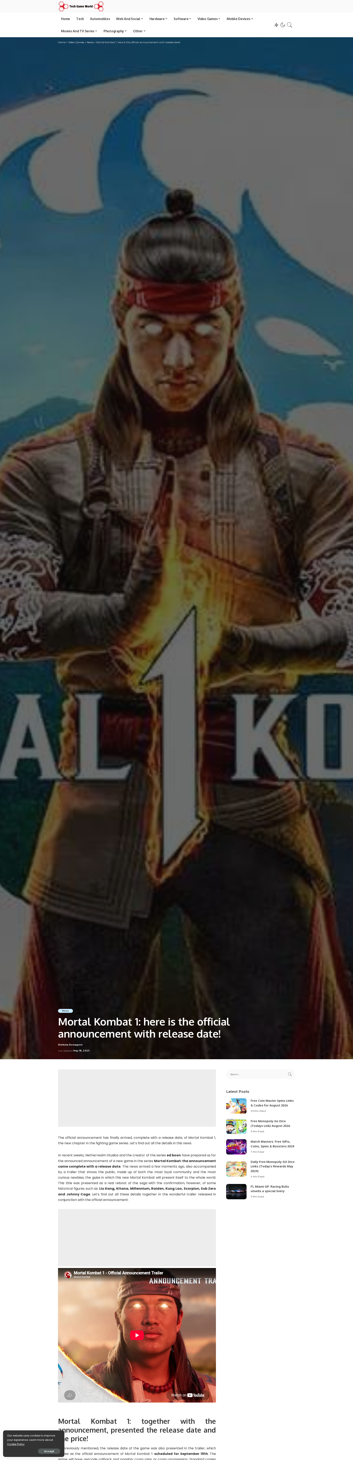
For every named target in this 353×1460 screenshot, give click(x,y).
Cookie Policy (16, 1444)
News (65, 1010)
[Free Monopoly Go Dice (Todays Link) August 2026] (236, 1126)
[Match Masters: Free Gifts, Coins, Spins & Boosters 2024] (236, 1147)
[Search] (289, 25)
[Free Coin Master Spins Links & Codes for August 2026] (236, 1106)
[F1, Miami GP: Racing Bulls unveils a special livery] (236, 1191)
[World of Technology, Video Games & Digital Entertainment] (81, 6)
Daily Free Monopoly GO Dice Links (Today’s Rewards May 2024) (273, 1166)
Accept (49, 1451)
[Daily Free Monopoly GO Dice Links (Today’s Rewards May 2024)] (236, 1169)
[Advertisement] (137, 1098)
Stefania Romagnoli (70, 1045)
